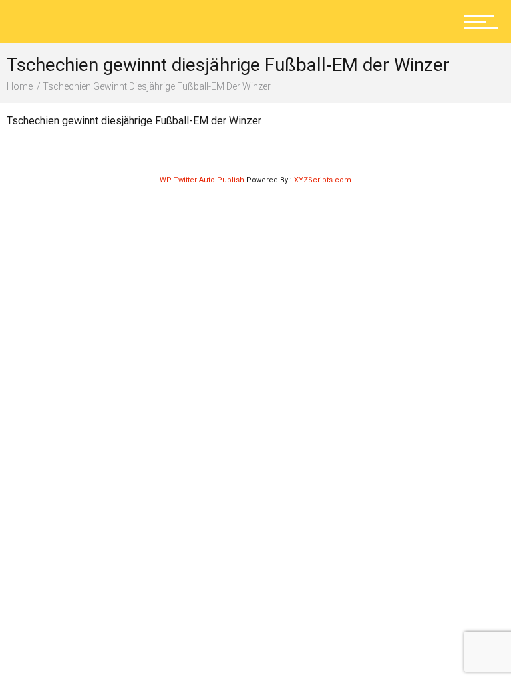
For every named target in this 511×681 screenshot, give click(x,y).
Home (20, 86)
